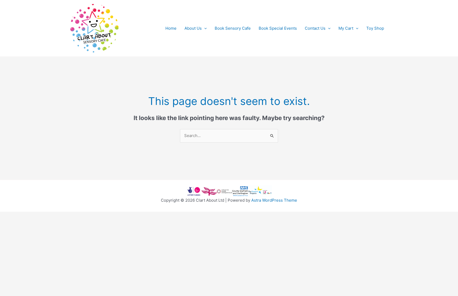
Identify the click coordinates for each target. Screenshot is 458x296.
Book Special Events (278, 28)
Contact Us (315, 28)
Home (171, 28)
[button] (204, 28)
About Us (193, 28)
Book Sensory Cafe (233, 28)
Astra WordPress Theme (274, 200)
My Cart (345, 28)
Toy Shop (375, 28)
